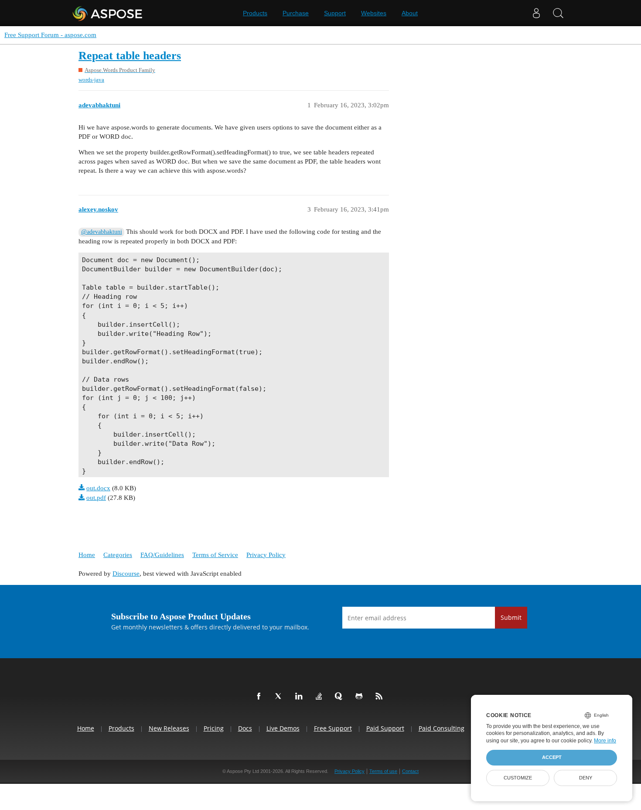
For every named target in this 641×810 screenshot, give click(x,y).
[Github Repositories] (360, 696)
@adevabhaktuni (101, 232)
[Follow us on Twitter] (280, 696)
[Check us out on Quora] (340, 696)
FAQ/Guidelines (162, 554)
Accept (552, 757)
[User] (536, 13)
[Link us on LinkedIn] (300, 696)
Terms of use (383, 771)
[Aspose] (108, 13)
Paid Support (385, 728)
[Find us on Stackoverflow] (320, 696)
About (410, 13)
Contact (410, 771)
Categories (117, 554)
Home (86, 554)
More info (605, 741)
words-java (91, 79)
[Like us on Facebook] (260, 696)
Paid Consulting (441, 728)
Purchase (296, 13)
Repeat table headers (129, 55)
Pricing (214, 728)
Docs (245, 728)
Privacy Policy (266, 554)
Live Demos (283, 728)
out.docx (98, 488)
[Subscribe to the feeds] (380, 696)
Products (255, 13)
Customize (518, 777)
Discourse (126, 573)
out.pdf (96, 497)
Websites (373, 13)
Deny (585, 777)
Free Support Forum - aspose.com (50, 34)
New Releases (169, 728)
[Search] (558, 13)
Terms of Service (215, 554)
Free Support (333, 728)
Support (335, 13)
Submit (511, 617)
